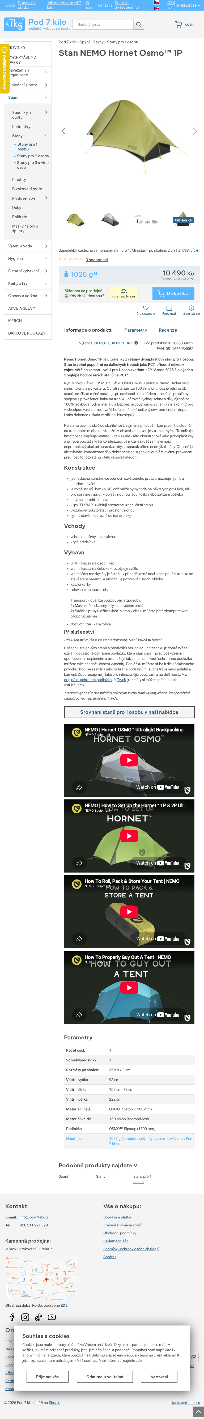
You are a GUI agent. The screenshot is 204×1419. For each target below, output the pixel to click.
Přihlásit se (187, 5)
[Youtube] (12, 1315)
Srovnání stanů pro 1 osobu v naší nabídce (129, 712)
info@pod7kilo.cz (34, 1217)
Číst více (190, 250)
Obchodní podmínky (119, 1233)
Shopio (54, 1402)
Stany (100, 1176)
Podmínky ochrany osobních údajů (131, 1249)
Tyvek (121, 680)
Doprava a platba (117, 1217)
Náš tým (12, 1349)
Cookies (109, 1257)
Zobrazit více (96, 273)
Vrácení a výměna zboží (122, 1225)
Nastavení (159, 1377)
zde (139, 1360)
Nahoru (199, 1410)
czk (171, 2)
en (157, 8)
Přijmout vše (47, 1376)
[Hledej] (138, 24)
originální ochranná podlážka (88, 680)
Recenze (168, 330)
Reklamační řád (116, 1241)
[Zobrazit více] (46, 111)
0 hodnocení (97, 259)
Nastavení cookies (185, 1402)
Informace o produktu (88, 330)
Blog (9, 1365)
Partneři (11, 1381)
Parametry (135, 330)
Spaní (63, 1176)
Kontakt (11, 1389)
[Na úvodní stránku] (35, 24)
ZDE (64, 1305)
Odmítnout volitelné (104, 1376)
